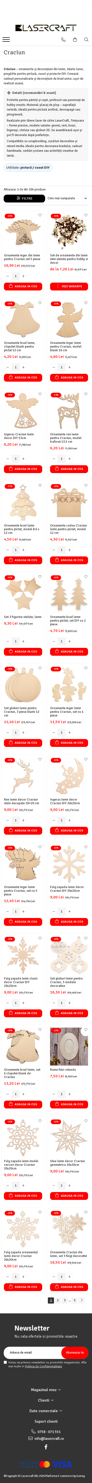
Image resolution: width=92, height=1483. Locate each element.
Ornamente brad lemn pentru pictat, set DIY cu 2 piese (68, 620)
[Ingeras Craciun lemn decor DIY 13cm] (23, 411)
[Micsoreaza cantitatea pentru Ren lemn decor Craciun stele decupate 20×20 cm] (8, 820)
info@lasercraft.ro (49, 1438)
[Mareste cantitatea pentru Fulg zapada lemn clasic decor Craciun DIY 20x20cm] (23, 1003)
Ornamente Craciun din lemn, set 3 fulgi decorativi (68, 1254)
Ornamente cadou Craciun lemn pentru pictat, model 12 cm (68, 529)
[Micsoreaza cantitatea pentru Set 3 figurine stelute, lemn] (8, 641)
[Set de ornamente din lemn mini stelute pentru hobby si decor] (69, 232)
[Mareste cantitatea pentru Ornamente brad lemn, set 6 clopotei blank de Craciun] (23, 1094)
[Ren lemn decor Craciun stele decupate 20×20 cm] (23, 776)
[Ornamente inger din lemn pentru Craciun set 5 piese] (23, 232)
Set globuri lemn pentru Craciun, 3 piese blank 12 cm (21, 711)
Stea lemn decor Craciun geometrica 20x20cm (67, 1163)
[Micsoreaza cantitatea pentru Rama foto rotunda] (54, 1094)
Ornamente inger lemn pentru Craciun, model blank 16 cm (65, 346)
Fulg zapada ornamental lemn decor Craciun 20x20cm (21, 1256)
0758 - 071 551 (49, 1432)
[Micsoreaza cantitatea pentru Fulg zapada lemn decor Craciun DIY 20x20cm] (54, 912)
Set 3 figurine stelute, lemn (22, 617)
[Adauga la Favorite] (40, 217)
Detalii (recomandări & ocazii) (31, 93)
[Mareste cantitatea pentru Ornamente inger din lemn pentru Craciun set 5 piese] (23, 276)
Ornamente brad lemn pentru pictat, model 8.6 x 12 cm (21, 529)
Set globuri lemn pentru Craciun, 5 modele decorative (66, 982)
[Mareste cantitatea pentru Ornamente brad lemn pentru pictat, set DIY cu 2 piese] (69, 641)
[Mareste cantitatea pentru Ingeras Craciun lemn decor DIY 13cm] (23, 459)
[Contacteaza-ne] (63, 40)
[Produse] (6, 41)
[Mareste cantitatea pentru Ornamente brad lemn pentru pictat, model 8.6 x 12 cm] (23, 550)
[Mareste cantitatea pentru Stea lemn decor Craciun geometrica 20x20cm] (69, 1186)
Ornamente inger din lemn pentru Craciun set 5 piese (22, 257)
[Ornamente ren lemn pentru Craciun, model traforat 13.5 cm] (69, 411)
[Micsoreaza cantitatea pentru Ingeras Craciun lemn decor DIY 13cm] (8, 459)
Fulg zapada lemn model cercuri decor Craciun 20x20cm (21, 1164)
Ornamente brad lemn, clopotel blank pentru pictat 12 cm (19, 346)
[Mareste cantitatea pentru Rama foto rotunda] (69, 1094)
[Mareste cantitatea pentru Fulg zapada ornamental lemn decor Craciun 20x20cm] (23, 1277)
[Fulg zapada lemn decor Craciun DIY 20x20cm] (69, 864)
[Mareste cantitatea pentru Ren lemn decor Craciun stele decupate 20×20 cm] (23, 820)
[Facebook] (46, 1447)
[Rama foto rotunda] (69, 1047)
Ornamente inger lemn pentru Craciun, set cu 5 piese (20, 890)
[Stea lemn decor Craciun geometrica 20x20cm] (69, 1138)
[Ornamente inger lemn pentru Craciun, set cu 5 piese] (23, 864)
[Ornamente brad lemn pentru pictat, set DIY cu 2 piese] (69, 594)
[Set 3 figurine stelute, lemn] (23, 594)
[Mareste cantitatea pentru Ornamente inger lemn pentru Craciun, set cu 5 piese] (23, 912)
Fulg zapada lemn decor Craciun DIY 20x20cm (67, 889)
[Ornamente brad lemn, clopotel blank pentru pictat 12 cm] (23, 320)
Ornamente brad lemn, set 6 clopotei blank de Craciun (22, 1073)
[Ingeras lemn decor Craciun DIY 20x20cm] (69, 776)
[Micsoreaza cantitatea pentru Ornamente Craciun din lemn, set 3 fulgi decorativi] (54, 1277)
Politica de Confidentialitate (43, 1366)
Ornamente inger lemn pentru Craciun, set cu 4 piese (66, 711)
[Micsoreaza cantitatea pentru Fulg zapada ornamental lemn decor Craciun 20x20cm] (8, 1277)
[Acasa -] (46, 28)
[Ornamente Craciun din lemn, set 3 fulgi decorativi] (69, 1229)
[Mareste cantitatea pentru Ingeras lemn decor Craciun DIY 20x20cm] (69, 820)
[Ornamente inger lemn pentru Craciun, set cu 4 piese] (69, 685)
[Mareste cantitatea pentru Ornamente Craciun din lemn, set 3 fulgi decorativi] (69, 1277)
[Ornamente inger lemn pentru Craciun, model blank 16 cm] (69, 320)
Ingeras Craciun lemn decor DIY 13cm (19, 436)
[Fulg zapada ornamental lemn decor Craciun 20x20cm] (23, 1229)
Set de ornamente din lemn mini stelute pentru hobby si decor (69, 259)
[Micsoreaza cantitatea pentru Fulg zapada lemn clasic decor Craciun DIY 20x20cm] (8, 1003)
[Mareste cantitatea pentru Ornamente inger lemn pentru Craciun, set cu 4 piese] (69, 733)
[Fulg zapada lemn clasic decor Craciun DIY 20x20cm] (23, 955)
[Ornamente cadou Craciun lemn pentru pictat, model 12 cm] (69, 502)
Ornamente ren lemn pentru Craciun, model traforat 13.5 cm (65, 438)
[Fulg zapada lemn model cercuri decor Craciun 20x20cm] (23, 1138)
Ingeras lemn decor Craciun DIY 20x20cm (65, 801)
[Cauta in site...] (86, 40)
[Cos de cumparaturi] (75, 40)
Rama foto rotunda (63, 1070)
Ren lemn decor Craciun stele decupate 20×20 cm (21, 801)
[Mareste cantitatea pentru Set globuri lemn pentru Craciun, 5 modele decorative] (69, 1003)
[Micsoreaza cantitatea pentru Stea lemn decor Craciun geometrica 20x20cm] (54, 1186)
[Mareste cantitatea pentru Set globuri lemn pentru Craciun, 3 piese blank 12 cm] (23, 733)
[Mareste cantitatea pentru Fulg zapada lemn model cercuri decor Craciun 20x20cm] (23, 1186)
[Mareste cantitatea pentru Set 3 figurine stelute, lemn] (23, 641)
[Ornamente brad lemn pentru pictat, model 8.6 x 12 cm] (23, 502)
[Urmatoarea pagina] (81, 1300)
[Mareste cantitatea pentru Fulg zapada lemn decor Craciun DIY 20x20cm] (69, 912)
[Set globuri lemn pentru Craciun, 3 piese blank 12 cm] (23, 685)
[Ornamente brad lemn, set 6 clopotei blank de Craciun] (23, 1047)
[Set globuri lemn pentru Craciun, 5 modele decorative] (69, 955)
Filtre (26, 198)
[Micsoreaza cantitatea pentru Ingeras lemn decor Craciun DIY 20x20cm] (54, 820)
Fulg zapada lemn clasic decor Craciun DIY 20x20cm (21, 982)
